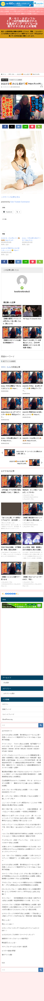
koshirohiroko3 (22, 291)
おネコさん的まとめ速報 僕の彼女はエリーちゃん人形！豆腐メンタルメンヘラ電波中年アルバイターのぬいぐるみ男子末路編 (21, 737)
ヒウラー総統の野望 (8, 950)
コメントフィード (8, 714)
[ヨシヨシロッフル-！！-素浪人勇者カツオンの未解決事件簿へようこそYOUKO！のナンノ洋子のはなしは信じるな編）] (21, 891)
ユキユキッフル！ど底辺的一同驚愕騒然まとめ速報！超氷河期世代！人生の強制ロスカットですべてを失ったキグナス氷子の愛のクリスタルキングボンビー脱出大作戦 (21, 907)
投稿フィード (6, 709)
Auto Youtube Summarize (20, 202)
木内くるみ (5, 79)
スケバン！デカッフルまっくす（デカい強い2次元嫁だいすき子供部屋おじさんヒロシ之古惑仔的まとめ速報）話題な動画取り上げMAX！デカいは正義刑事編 (22, 876)
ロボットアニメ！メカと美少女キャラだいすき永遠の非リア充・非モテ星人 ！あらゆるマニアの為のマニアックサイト (21, 827)
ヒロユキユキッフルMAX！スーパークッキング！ (18, 934)
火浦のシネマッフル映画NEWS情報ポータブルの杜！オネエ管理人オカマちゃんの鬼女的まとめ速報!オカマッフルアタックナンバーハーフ (21, 849)
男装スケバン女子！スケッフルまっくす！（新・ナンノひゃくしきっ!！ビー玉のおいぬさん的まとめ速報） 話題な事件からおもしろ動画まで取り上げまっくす (21, 818)
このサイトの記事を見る (10, 197)
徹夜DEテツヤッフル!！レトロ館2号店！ (15, 938)
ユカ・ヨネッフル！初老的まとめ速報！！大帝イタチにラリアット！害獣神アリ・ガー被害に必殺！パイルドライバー (21, 858)
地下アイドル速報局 (16, 79)
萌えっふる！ (6, 920)
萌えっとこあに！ (8, 924)
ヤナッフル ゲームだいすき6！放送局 (14, 946)
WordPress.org (7, 719)
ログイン (5, 704)
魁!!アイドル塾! (7, 954)
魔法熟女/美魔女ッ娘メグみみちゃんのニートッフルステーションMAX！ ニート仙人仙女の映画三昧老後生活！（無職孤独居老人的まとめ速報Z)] (21, 774)
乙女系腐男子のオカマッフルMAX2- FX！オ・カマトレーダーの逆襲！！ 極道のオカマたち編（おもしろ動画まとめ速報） (21, 783)
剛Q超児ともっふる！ (9, 942)
